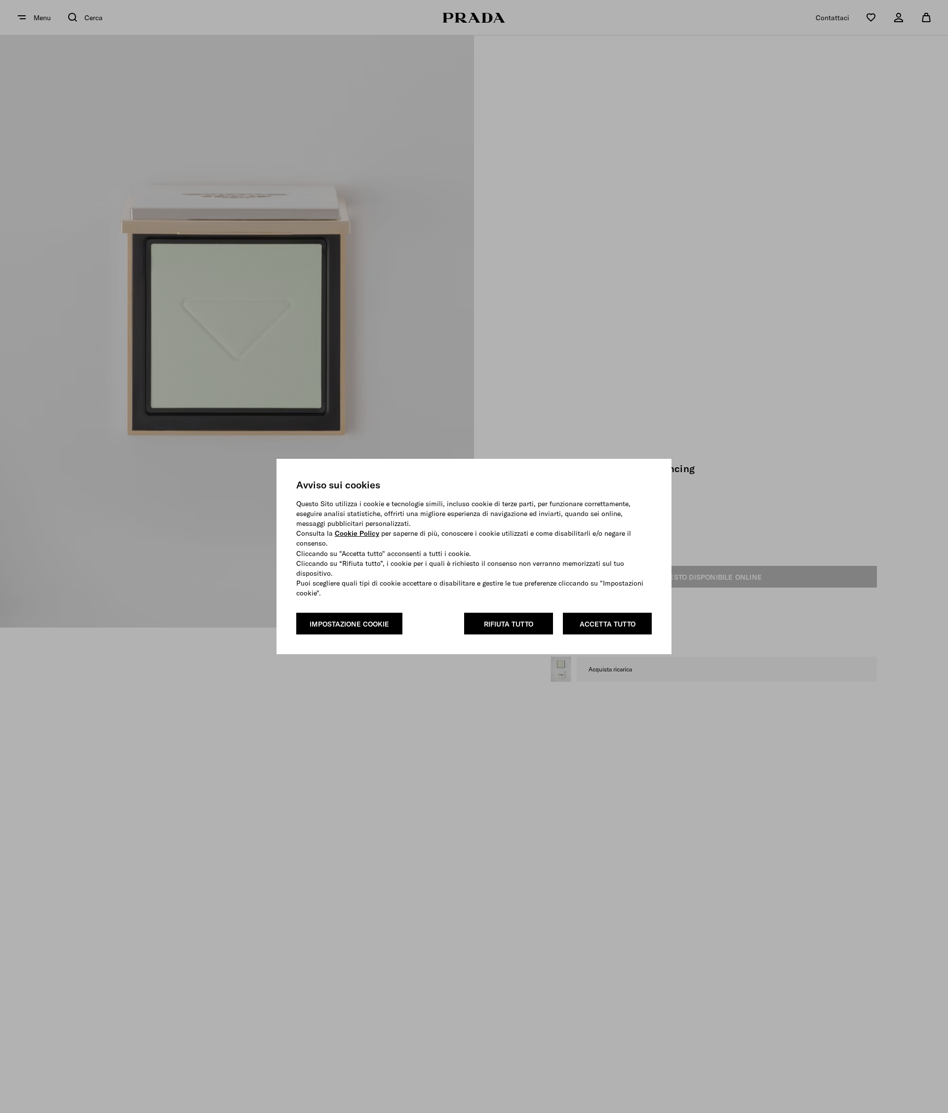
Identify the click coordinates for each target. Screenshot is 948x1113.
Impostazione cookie (349, 624)
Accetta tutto (607, 624)
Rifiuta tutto (508, 624)
